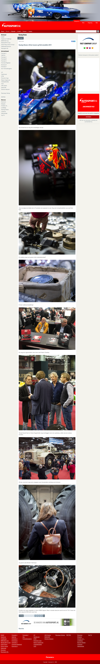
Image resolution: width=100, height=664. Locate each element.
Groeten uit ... (4, 105)
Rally (97, 23)
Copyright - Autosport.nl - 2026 (50, 662)
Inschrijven (88, 117)
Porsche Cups (5, 78)
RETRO (3, 97)
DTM (2, 76)
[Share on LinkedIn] (74, 41)
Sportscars (4, 74)
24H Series (4, 85)
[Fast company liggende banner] (47, 622)
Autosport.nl (76, 21)
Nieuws (7, 31)
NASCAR (3, 87)
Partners (25, 31)
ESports (3, 104)
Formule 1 (3, 53)
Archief (19, 31)
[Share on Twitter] (73, 41)
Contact (30, 31)
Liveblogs (3, 107)
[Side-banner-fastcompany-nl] (88, 43)
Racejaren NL (4, 48)
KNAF (2, 37)
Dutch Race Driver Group (7, 44)
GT (2, 72)
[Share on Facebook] (72, 41)
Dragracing (90, 23)
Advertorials (4, 113)
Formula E (4, 59)
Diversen (3, 102)
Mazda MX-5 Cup (5, 42)
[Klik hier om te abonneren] (88, 103)
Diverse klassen (5, 89)
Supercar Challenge (6, 38)
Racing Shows (5, 109)
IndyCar (3, 55)
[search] (98, 31)
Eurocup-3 (4, 64)
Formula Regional (5, 62)
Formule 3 (3, 61)
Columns (3, 111)
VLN (2, 83)
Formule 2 (3, 57)
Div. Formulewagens (6, 68)
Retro (83, 23)
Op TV (3, 115)
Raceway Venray (5, 93)
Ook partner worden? (93, 55)
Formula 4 (3, 66)
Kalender (13, 31)
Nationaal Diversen (6, 46)
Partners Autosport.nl (83, 55)
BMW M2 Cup (5, 40)
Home (2, 31)
